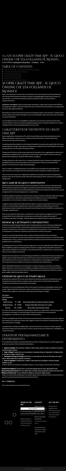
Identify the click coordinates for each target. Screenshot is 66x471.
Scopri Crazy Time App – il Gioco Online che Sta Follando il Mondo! (21, 70)
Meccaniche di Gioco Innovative (12, 74)
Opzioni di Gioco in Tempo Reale (12, 78)
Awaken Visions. (25, 425)
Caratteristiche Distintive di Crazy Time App (16, 72)
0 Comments (35, 62)
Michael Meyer (26, 62)
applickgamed (17, 62)
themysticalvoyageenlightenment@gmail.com (40, 410)
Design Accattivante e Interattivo (13, 76)
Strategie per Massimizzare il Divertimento (15, 80)
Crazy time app (38, 96)
